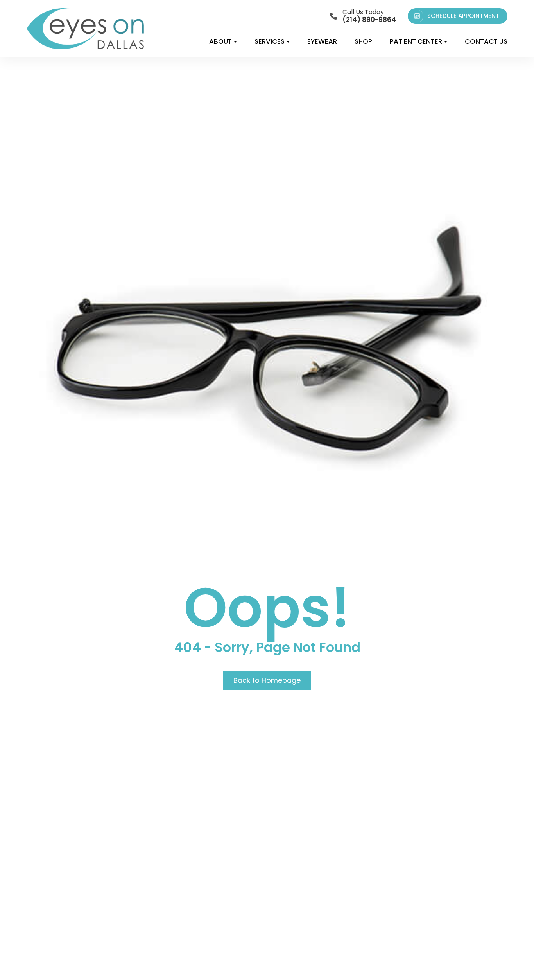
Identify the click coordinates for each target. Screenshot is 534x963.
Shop (363, 41)
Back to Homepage (267, 680)
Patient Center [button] (416, 41)
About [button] (220, 41)
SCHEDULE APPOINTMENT (463, 16)
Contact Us (486, 41)
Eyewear (322, 41)
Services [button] (269, 41)
